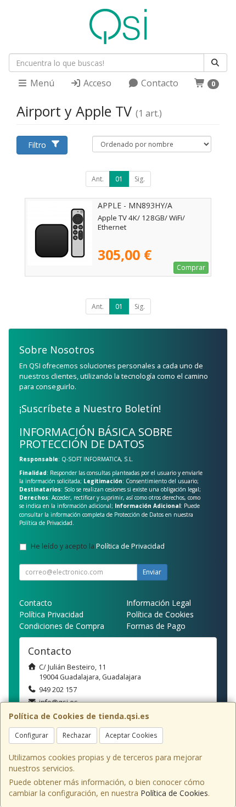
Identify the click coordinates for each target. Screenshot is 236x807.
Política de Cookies (174, 793)
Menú (41, 83)
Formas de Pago (156, 626)
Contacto (158, 83)
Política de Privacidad (45, 523)
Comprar (191, 267)
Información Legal (158, 603)
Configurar (31, 735)
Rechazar (77, 735)
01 (119, 179)
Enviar (152, 572)
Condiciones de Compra (61, 626)
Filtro (37, 145)
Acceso (96, 83)
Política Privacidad (51, 614)
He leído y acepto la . (98, 546)
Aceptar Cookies (131, 735)
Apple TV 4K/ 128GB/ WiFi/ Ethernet (141, 222)
